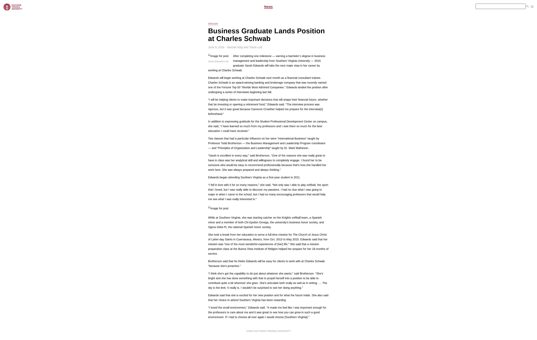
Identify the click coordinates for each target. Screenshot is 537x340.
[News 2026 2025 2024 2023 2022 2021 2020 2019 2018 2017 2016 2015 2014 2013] (532, 7)
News (268, 7)
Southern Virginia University (272, 331)
